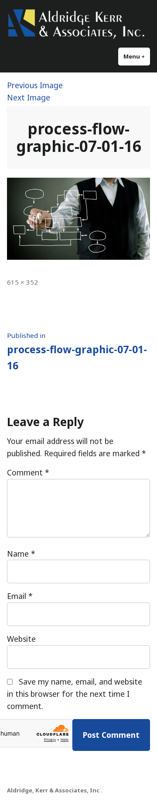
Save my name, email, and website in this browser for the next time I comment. (74, 693)
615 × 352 (22, 282)
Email (20, 596)
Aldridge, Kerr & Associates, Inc (53, 790)
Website (21, 638)
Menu (136, 56)
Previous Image (35, 85)
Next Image (28, 97)
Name (21, 553)
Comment (28, 472)
